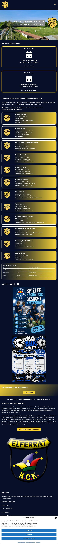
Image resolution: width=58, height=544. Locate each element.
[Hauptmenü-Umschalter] (54, 4)
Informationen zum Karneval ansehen (29, 429)
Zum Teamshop (29, 392)
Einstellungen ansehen (29, 538)
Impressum (38, 542)
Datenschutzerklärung (30, 542)
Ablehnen (29, 534)
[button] (55, 517)
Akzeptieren (29, 530)
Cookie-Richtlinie (21, 542)
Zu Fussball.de (19, 136)
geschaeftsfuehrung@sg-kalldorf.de (11, 109)
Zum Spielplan (18, 122)
